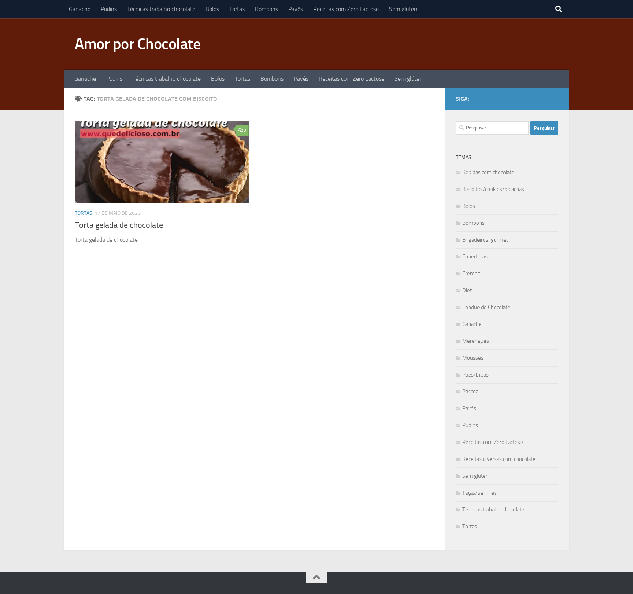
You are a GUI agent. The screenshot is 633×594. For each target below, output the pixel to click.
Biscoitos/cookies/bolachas (493, 189)
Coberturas (475, 256)
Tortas (237, 9)
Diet (467, 290)
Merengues (475, 341)
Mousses (473, 358)
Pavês (295, 9)
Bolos (212, 9)
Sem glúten (403, 9)
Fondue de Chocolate (486, 307)
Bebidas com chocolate (488, 172)
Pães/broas (475, 374)
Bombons (266, 9)
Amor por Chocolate (137, 44)
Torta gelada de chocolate (119, 225)
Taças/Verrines (479, 492)
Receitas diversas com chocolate (499, 459)
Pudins (109, 9)
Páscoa (470, 391)
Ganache (79, 9)
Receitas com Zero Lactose (346, 9)
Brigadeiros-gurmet (485, 239)
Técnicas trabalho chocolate (161, 9)
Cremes (471, 273)
